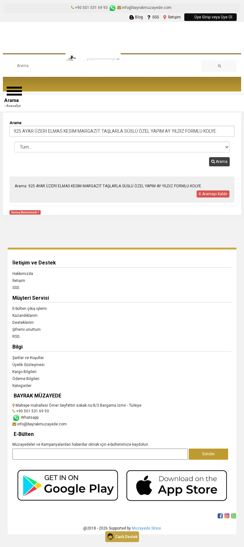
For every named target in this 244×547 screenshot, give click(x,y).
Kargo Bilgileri (24, 372)
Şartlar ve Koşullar (28, 358)
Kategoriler (21, 386)
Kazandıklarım (24, 315)
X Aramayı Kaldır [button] (213, 194)
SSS (155, 17)
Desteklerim (23, 322)
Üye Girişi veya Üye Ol (212, 17)
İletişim (174, 17)
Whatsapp (29, 417)
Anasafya (13, 106)
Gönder (208, 454)
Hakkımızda (22, 273)
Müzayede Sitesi (146, 528)
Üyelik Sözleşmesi (28, 365)
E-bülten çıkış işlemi (29, 308)
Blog (138, 17)
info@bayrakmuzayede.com (146, 7)
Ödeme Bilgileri (25, 379)
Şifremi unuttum (26, 329)
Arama (221, 161)
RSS (15, 336)
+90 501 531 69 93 (91, 7)
